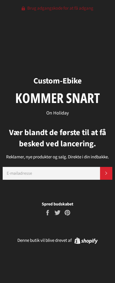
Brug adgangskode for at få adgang (59, 8)
